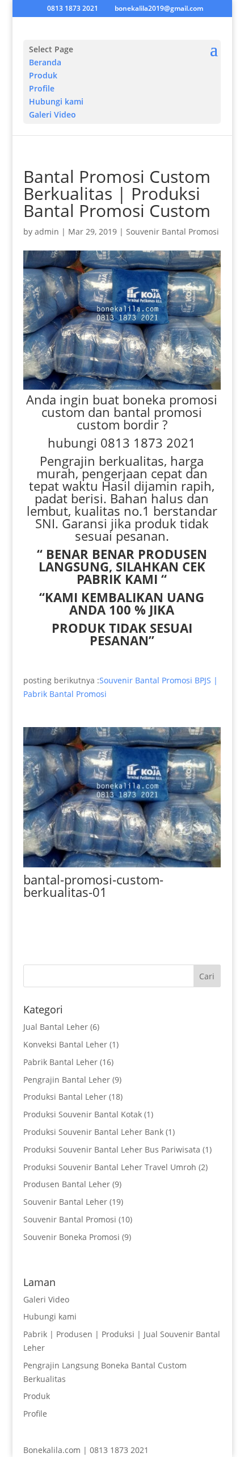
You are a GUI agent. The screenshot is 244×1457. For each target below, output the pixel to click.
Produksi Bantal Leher (65, 1096)
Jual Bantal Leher (55, 1026)
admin (47, 231)
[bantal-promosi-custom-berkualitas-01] (122, 867)
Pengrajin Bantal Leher (66, 1079)
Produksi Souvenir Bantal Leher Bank (93, 1131)
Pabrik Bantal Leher (60, 1062)
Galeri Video (52, 114)
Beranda (45, 62)
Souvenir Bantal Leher (65, 1201)
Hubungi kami (56, 101)
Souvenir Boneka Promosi (71, 1236)
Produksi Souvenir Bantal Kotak (82, 1114)
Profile (41, 88)
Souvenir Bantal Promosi (172, 231)
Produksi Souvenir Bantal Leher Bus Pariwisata (111, 1149)
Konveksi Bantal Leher (65, 1044)
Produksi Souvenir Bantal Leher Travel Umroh (109, 1167)
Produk (43, 75)
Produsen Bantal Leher (66, 1184)
